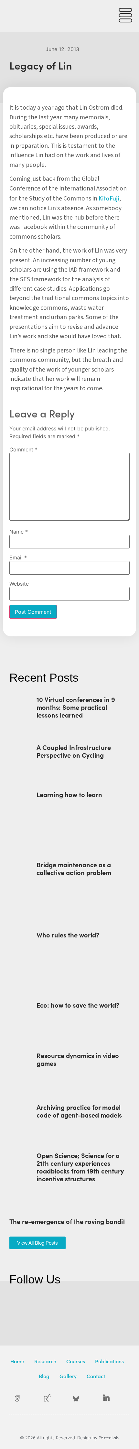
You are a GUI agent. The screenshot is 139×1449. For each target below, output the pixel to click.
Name (18, 531)
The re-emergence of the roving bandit (67, 1221)
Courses (75, 1361)
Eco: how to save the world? (78, 1004)
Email (18, 557)
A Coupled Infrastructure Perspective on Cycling (74, 750)
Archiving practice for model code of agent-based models (79, 1110)
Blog (44, 1375)
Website (19, 583)
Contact (96, 1375)
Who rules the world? (68, 934)
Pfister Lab (109, 1437)
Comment (23, 449)
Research (45, 1361)
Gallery (68, 1375)
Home (17, 1361)
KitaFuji (109, 198)
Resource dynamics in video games (78, 1059)
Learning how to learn (69, 794)
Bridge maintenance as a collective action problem (74, 868)
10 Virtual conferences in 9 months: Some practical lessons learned (76, 707)
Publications (109, 1361)
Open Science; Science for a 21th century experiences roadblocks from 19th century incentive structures (80, 1167)
